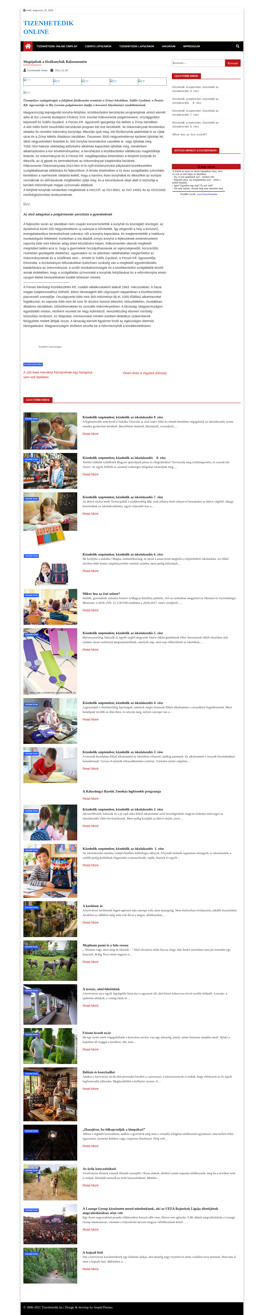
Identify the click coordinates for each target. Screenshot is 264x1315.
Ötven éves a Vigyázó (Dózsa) (144, 373)
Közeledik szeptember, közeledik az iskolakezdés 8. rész (124, 458)
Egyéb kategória (33, 364)
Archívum (168, 46)
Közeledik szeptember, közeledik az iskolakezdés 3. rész (123, 752)
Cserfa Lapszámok (98, 46)
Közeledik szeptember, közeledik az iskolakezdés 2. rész (123, 809)
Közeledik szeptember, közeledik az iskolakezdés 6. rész (123, 554)
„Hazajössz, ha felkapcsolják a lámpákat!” (114, 1129)
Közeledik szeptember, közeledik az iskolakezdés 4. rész (123, 703)
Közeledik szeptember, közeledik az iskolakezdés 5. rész (123, 633)
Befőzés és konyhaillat (99, 1072)
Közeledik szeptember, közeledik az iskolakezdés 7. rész (123, 497)
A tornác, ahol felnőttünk (101, 989)
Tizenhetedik (31, 419)
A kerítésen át (93, 906)
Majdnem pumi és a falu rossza (105, 945)
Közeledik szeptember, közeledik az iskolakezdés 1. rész (123, 849)
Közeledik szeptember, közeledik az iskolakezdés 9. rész (123, 417)
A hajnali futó (93, 1252)
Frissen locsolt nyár (97, 1033)
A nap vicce (206, 167)
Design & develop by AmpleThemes (89, 1307)
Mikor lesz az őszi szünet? (189, 134)
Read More (91, 434)
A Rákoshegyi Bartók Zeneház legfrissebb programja (122, 791)
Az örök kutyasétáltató (99, 1169)
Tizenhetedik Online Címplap (57, 46)
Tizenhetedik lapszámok (136, 46)
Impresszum (191, 46)
